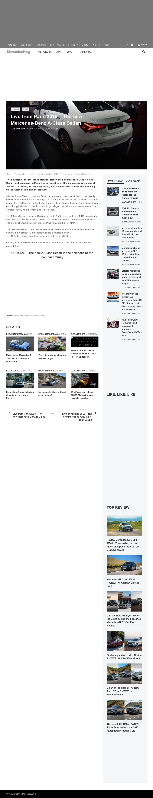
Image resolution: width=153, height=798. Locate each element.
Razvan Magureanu (16, 334)
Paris (25, 109)
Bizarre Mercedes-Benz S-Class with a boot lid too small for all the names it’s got (131, 277)
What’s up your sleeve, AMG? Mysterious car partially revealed (82, 395)
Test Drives (41, 45)
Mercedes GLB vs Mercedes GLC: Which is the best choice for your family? (131, 254)
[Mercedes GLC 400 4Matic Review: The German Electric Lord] (124, 565)
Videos (96, 45)
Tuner (106, 45)
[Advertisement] (76, 21)
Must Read (133, 180)
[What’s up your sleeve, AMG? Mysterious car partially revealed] (84, 380)
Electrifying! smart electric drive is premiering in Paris (20, 395)
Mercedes (45, 51)
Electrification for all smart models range (52, 357)
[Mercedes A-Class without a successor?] (52, 380)
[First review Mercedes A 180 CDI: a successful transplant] (20, 344)
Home (9, 174)
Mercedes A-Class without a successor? (52, 393)
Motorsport (73, 45)
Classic (60, 45)
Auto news (12, 45)
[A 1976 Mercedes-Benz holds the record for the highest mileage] (113, 191)
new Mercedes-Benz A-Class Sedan (28, 315)
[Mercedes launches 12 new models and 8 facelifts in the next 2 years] (113, 231)
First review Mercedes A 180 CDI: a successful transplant (18, 358)
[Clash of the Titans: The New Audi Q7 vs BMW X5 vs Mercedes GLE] (124, 673)
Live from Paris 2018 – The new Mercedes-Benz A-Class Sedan (66, 174)
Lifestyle (85, 45)
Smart (70, 51)
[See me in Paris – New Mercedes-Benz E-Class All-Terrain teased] (84, 342)
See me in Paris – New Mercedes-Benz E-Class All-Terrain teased (83, 353)
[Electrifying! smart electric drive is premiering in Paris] (20, 380)
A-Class (15, 109)
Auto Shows (26, 45)
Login (144, 45)
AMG (59, 51)
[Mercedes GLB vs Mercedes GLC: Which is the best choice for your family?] (113, 250)
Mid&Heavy (87, 51)
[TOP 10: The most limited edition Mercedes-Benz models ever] (113, 211)
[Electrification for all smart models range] (52, 344)
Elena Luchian (18, 129)
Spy (52, 45)
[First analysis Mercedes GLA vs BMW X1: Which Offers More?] (124, 640)
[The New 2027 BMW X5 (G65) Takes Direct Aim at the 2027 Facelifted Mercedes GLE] (124, 709)
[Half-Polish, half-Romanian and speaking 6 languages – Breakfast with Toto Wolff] (113, 322)
